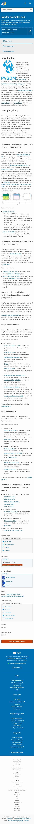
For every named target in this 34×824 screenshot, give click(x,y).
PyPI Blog (16, 699)
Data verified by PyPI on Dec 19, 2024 (11, 538)
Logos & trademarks (17, 706)
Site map (26, 820)
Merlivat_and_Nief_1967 (11, 502)
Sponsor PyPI (17, 725)
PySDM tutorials (6, 406)
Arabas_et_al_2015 (9, 212)
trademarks (9, 818)
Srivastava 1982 (12, 457)
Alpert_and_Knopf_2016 (11, 462)
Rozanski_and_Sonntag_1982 (10, 315)
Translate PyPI (16, 723)
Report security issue (17, 740)
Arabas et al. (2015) (7, 169)
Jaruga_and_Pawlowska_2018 (13, 396)
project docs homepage (25, 90)
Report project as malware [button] (17, 641)
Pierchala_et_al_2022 (11, 512)
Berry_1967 (7, 439)
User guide (16, 685)
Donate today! (17, 667)
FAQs (17, 690)
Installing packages (16, 680)
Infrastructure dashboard (16, 702)
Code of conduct (16, 742)
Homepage (8, 542)
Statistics (17, 704)
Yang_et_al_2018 (9, 352)
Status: (17, 663)
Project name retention (16, 687)
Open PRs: (9, 618)
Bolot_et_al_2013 (9, 499)
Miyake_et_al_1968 (10, 521)
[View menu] (25, 3)
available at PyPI (21, 79)
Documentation (9, 545)
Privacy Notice (16, 744)
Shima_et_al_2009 (10, 430)
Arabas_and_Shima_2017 (12, 346)
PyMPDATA (7, 182)
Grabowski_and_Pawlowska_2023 (14, 375)
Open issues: (10, 616)
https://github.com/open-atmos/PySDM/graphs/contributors (11, 595)
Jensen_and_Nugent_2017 (12, 380)
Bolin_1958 (7, 525)
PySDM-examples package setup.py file (13, 84)
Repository (8, 607)
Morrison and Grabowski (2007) (19, 165)
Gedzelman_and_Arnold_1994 (13, 531)
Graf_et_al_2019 (9, 507)
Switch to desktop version (17, 752)
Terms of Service (16, 737)
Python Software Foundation (17, 657)
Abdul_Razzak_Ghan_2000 (12, 357)
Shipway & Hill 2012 (16, 254)
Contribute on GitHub (16, 721)
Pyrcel (6, 364)
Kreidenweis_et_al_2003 (11, 387)
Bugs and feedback (17, 718)
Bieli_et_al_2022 (9, 449)
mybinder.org (18, 103)
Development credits (16, 728)
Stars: (7, 610)
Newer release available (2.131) (12, 565)
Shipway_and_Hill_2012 (10, 272)
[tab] (17, 41)
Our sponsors (17, 709)
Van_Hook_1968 (9, 504)
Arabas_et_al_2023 (9, 232)
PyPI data (5, 559)
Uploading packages (16, 683)
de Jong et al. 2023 (14, 278)
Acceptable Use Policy (16, 747)
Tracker (7, 550)
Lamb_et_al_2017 (9, 497)
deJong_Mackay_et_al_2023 (11, 276)
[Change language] (30, 3)
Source (7, 548)
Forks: (8, 613)
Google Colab (5, 103)
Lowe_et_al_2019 (9, 369)
